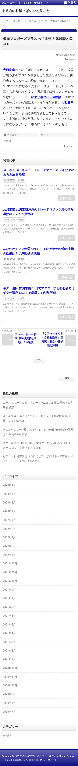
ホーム (39, 359)
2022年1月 (9, 554)
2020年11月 (10, 676)
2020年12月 (10, 668)
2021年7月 (9, 607)
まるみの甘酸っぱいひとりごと (26, 11)
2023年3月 (9, 493)
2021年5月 (9, 624)
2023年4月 (9, 485)
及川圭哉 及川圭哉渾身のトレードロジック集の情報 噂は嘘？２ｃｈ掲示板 (38, 212)
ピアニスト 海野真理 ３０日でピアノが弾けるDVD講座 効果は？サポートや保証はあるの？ (38, 459)
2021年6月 (9, 615)
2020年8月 (9, 702)
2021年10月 (10, 581)
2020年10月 (10, 685)
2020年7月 (9, 711)
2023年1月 (9, 511)
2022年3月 (9, 537)
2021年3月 (9, 641)
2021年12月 (10, 563)
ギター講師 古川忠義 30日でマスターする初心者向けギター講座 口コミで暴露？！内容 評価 (39, 290)
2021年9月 (9, 589)
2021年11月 (10, 572)
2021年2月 (9, 650)
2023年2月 (9, 502)
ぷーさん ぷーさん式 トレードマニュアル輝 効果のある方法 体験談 (38, 172)
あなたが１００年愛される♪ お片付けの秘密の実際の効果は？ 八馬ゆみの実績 (38, 251)
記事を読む (66, 198)
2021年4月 (9, 633)
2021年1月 (9, 659)
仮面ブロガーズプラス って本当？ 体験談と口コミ (38, 41)
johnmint (70, 146)
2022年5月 (9, 519)
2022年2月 (9, 546)
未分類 (72, 59)
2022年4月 (9, 528)
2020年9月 (9, 694)
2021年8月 (9, 598)
